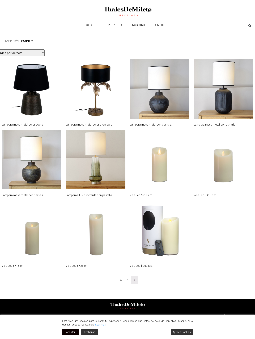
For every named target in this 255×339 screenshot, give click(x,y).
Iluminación (10, 41)
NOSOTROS (139, 25)
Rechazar (89, 332)
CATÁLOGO (92, 25)
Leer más (100, 324)
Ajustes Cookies (182, 332)
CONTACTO (160, 25)
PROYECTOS (116, 25)
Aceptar (70, 332)
